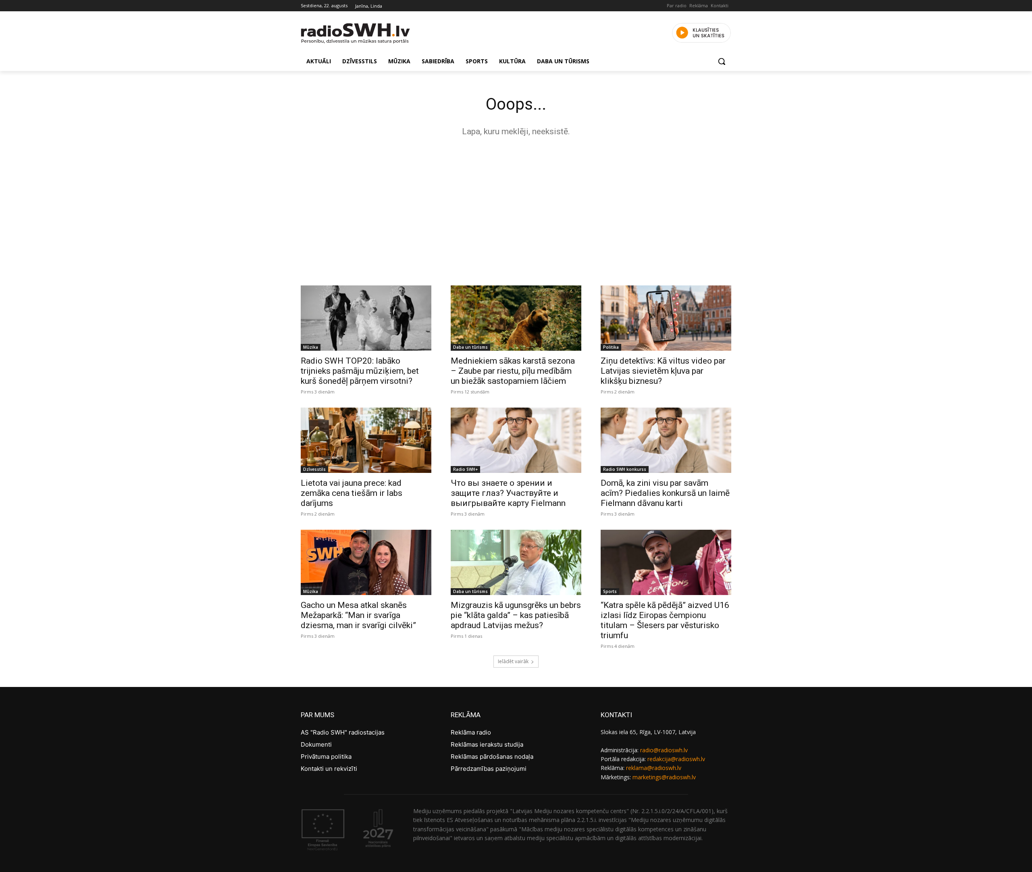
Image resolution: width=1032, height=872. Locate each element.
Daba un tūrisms (470, 347)
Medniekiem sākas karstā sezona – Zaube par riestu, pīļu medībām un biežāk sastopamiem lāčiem (513, 371)
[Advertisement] (516, 208)
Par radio (677, 5)
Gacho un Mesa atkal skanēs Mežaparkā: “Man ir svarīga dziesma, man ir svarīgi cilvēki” (358, 615)
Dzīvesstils (314, 469)
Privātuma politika (326, 756)
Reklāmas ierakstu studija (487, 744)
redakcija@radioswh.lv (676, 759)
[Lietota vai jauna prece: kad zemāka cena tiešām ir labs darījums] (366, 440)
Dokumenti (316, 744)
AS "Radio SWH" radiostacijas (343, 732)
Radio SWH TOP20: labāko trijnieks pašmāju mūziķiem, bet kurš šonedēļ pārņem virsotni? (360, 371)
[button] (721, 61)
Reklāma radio (471, 732)
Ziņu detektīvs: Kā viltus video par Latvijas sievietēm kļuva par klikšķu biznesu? (663, 371)
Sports (610, 591)
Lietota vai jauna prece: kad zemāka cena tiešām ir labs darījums (351, 493)
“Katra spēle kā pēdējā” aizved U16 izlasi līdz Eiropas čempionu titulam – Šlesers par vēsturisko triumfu (665, 620)
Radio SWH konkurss (624, 469)
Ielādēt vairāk (513, 661)
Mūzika (310, 347)
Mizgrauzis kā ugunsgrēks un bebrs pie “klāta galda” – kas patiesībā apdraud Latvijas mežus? (516, 615)
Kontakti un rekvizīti (329, 768)
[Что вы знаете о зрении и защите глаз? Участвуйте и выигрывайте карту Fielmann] (516, 440)
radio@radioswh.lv (664, 750)
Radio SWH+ (465, 469)
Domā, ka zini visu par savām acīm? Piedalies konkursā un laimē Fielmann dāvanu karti (665, 493)
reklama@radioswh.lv (653, 768)
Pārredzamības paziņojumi (488, 768)
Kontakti (719, 5)
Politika (611, 347)
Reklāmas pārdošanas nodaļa (492, 756)
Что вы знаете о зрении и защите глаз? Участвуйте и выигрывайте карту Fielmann (508, 493)
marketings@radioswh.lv (664, 777)
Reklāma (698, 5)
